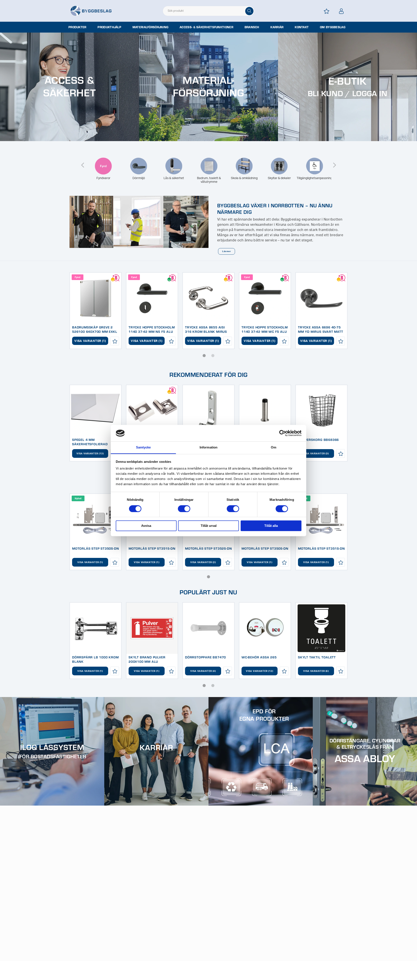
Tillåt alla (271, 526)
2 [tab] (212, 355)
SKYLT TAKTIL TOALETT (317, 657)
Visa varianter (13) (90, 453)
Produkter (77, 27)
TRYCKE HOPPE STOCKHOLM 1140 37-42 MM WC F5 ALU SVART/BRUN (265, 331)
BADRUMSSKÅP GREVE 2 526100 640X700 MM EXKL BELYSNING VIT (94, 331)
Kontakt (302, 27)
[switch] (184, 508)
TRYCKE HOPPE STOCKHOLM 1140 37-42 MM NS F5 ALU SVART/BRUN (152, 331)
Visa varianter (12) (259, 671)
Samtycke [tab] (143, 447)
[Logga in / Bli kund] (341, 11)
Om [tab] (273, 447)
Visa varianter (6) (316, 671)
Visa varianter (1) (90, 341)
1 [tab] (204, 355)
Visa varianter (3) (316, 453)
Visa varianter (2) (203, 562)
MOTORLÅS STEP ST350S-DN (95, 548)
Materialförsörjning (150, 27)
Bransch (252, 27)
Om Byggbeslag (332, 27)
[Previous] (82, 162)
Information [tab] (208, 447)
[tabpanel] (95, 310)
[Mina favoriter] (326, 11)
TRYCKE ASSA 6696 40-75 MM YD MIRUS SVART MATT (320, 329)
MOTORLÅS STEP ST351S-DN (152, 548)
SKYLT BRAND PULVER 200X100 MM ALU (147, 659)
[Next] (334, 162)
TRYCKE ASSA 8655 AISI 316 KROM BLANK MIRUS (206, 329)
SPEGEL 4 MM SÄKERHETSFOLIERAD (90, 441)
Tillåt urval (209, 526)
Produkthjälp (109, 27)
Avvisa (146, 526)
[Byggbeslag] (90, 10)
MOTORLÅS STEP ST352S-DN (208, 548)
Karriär (276, 27)
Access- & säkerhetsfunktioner (206, 27)
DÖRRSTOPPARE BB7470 (205, 657)
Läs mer (226, 251)
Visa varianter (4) (203, 671)
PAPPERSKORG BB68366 (318, 439)
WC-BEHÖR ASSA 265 (259, 657)
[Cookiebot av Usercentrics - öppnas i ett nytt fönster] (282, 433)
